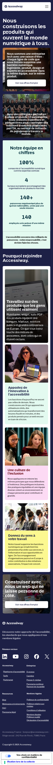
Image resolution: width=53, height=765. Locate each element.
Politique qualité (33, 717)
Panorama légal (9, 712)
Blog (4, 700)
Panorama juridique (34, 684)
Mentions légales (34, 715)
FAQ (4, 708)
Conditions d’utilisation (36, 710)
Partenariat (8, 680)
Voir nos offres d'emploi (26, 83)
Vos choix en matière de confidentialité (29, 756)
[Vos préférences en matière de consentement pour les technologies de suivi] (4, 762)
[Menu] (47, 6)
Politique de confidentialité (38, 700)
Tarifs (5, 676)
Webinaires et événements (13, 704)
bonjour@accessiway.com (35, 732)
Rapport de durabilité (35, 687)
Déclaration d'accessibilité (38, 720)
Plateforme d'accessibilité (14, 672)
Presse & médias (33, 680)
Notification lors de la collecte (19, 761)
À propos (30, 672)
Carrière (30, 676)
